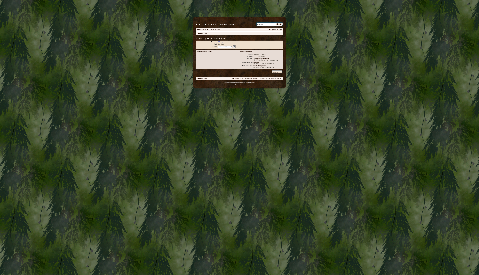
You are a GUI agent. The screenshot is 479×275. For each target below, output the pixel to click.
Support (256, 62)
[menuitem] (209, 29)
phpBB (233, 82)
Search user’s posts (262, 58)
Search (233, 24)
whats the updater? (259, 66)
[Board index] (250, 12)
